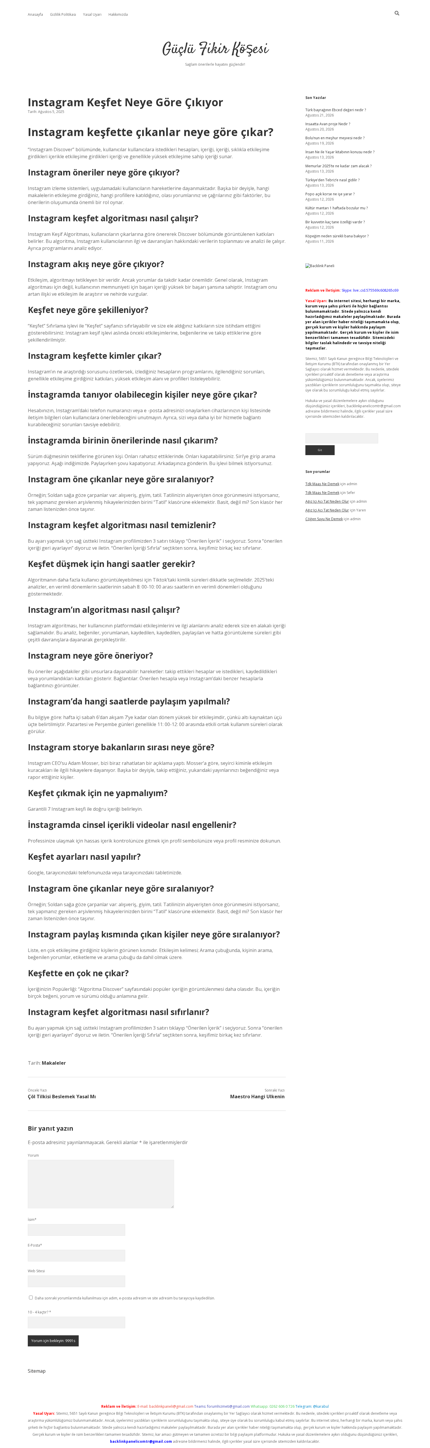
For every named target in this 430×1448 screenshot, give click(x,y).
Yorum (33, 1155)
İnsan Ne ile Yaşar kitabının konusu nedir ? (339, 151)
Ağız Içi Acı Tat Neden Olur (327, 501)
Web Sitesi (36, 1270)
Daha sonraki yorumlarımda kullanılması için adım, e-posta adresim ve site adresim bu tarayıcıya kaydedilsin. (125, 1298)
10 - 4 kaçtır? (39, 1312)
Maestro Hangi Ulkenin (257, 1096)
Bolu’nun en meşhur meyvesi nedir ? (334, 137)
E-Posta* (35, 1245)
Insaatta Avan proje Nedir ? (327, 123)
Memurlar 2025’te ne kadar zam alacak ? (338, 165)
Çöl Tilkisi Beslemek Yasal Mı (62, 1096)
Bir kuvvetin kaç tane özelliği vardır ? (335, 222)
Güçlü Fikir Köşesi (215, 49)
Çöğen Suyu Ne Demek (324, 518)
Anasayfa (35, 14)
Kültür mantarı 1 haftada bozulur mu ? (336, 208)
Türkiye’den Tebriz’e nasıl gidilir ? (332, 179)
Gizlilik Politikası (63, 14)
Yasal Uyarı (92, 14)
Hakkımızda (118, 14)
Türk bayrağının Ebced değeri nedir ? (335, 109)
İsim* (32, 1219)
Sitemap (37, 1371)
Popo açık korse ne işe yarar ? (330, 194)
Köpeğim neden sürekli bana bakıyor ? (337, 236)
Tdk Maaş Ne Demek (322, 483)
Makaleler (54, 1063)
